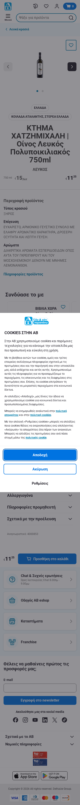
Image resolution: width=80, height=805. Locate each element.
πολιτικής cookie (36, 437)
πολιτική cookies (40, 415)
